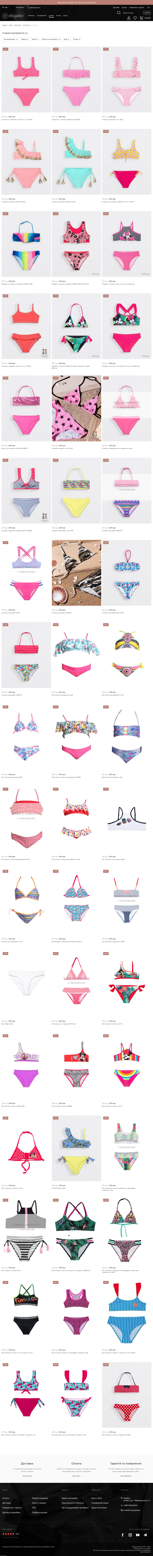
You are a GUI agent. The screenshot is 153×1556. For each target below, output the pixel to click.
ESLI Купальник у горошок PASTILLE (63, 1024)
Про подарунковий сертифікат (75, 1507)
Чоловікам (41, 15)
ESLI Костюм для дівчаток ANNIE (113, 695)
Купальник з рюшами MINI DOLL (112, 119)
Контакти (124, 1490)
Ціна (65, 39)
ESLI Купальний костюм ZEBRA (62, 1106)
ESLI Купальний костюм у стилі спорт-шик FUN (17, 1353)
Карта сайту (96, 1498)
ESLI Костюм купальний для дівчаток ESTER (66, 777)
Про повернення (125, 1476)
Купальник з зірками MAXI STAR (62, 448)
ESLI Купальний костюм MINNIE (12, 1188)
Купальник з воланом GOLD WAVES (13, 202)
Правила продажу (40, 1498)
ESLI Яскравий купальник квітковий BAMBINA (67, 941)
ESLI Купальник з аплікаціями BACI (113, 859)
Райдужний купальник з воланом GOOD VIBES (17, 284)
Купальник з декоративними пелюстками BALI (117, 448)
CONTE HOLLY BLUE (58, 1188)
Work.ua (80, 1503)
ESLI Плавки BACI (7, 1024)
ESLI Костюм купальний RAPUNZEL (13, 1106)
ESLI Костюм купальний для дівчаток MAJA (66, 859)
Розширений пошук (99, 1503)
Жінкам (31, 15)
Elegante (65, 1490)
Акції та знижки (39, 1503)
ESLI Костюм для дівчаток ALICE (62, 695)
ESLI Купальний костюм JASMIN (112, 1024)
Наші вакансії (67, 1503)
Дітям (51, 15)
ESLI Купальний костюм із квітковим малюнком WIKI (69, 1435)
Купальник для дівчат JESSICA (61, 613)
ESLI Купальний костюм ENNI (11, 1270)
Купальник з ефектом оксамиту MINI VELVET (16, 366)
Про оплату (76, 1476)
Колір (34, 39)
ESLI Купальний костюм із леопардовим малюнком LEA (70, 1353)
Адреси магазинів (69, 1498)
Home (58, 15)
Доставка (116, 7)
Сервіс (4, 1490)
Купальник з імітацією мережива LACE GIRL (66, 119)
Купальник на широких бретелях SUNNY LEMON (118, 202)
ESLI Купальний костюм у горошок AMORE (116, 1435)
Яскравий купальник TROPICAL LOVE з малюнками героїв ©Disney (71, 367)
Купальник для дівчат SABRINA (12, 695)
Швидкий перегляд (24, 104)
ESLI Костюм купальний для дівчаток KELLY (16, 859)
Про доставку (27, 1476)
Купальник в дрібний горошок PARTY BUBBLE (17, 530)
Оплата (124, 7)
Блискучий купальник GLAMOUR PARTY (15, 448)
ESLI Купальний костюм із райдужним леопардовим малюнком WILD (119, 1189)
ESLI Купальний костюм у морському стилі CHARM (119, 1353)
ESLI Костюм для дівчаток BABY (12, 777)
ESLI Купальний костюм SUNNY (112, 1106)
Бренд (23, 39)
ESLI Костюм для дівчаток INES (112, 777)
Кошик (148, 18)
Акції (65, 15)
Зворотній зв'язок (99, 1507)
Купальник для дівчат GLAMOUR (113, 613)
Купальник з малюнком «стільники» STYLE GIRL (17, 119)
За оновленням (9, 39)
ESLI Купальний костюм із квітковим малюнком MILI (19, 1435)
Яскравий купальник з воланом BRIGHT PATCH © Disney (70, 284)
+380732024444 (35, 7)
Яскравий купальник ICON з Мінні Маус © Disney (118, 284)
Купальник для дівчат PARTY (11, 613)
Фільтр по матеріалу (50, 39)
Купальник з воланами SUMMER (62, 530)
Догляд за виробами (11, 1512)
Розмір (75, 39)
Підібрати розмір (39, 1512)
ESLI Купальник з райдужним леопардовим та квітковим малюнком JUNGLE (120, 1271)
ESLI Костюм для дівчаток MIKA (12, 941)
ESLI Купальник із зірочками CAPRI (113, 941)
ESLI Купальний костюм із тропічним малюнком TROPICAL (71, 1270)
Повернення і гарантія (136, 7)
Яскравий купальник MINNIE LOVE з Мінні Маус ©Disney (121, 366)
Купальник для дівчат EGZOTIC (112, 530)
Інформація (95, 1490)
